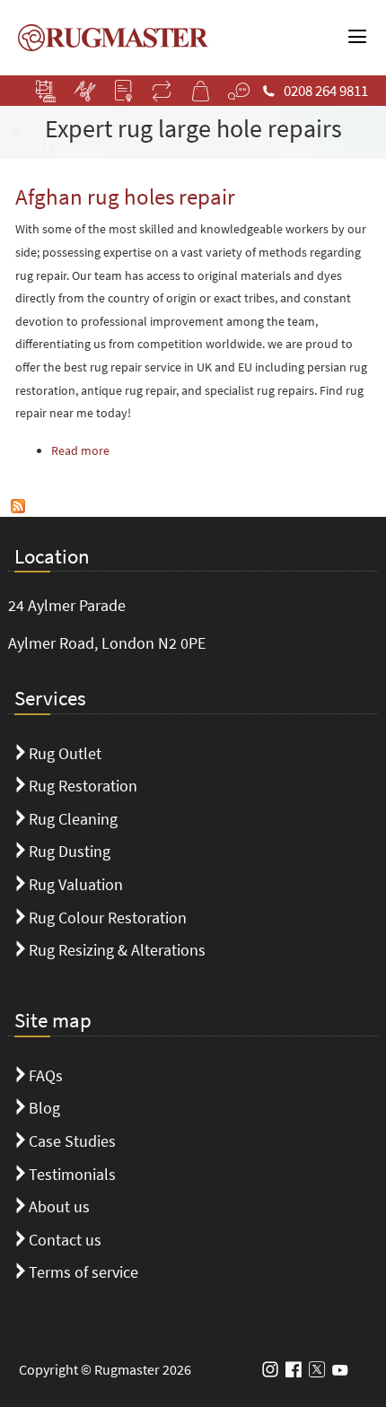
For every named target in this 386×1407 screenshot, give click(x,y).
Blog (44, 1107)
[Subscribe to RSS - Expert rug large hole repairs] (18, 504)
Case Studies (72, 1141)
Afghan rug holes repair (125, 196)
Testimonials (72, 1174)
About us (59, 1206)
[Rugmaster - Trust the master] (108, 35)
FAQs (46, 1075)
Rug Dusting (69, 851)
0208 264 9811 (326, 90)
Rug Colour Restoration (108, 917)
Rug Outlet (65, 753)
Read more (80, 450)
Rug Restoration (83, 785)
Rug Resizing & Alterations (117, 949)
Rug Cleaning (73, 818)
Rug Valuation (76, 884)
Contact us (65, 1239)
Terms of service (83, 1272)
